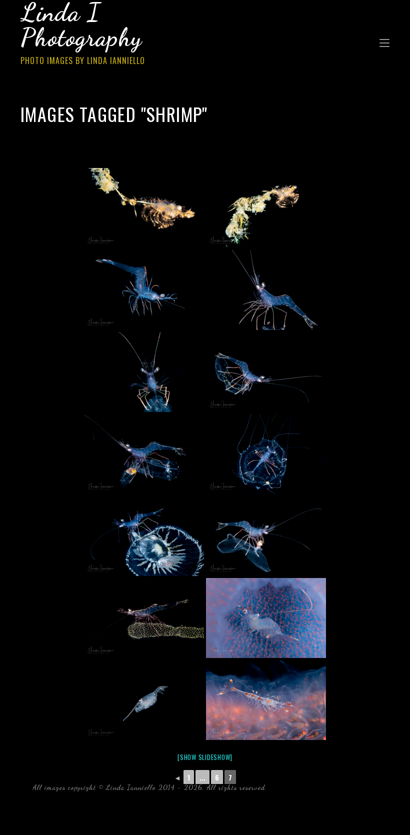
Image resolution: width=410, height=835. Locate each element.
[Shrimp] (144, 208)
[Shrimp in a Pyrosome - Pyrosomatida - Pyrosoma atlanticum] (266, 618)
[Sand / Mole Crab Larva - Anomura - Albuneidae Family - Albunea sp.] (144, 700)
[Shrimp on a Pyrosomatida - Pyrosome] (266, 700)
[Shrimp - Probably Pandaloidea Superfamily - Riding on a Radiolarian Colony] (144, 618)
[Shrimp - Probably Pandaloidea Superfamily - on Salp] (144, 454)
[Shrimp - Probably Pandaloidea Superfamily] (144, 290)
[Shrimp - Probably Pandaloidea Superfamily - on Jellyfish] (266, 290)
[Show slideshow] (205, 757)
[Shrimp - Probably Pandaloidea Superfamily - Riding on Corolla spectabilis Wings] (266, 372)
